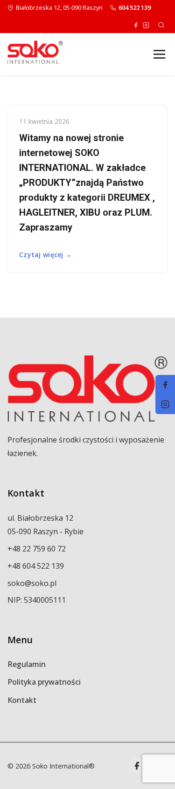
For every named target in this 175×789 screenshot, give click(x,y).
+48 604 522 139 (35, 566)
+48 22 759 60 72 (36, 549)
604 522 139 (135, 7)
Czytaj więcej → (45, 254)
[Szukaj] (161, 25)
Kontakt (21, 700)
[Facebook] (136, 25)
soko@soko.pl (31, 583)
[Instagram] (146, 25)
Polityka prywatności (44, 682)
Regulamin (26, 664)
